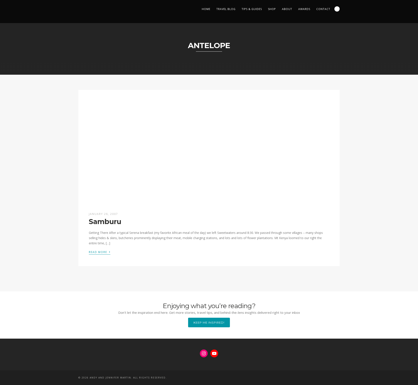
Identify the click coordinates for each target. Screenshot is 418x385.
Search (337, 9)
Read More (99, 251)
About (287, 9)
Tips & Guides (252, 9)
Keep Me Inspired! (209, 322)
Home (206, 9)
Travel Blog (226, 9)
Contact (323, 9)
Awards (304, 9)
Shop (272, 9)
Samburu (105, 221)
